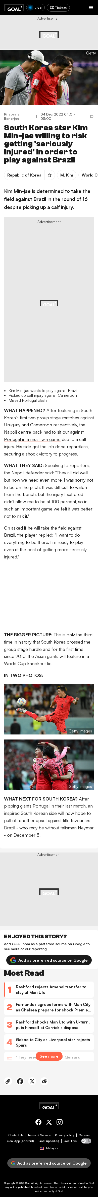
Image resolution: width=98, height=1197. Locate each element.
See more (49, 1056)
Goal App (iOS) (48, 1141)
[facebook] (38, 1123)
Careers (84, 1135)
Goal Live (70, 1141)
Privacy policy (64, 1135)
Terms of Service (39, 1135)
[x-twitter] (49, 1123)
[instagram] (60, 1123)
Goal (27, 1182)
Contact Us (15, 1135)
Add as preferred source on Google (53, 960)
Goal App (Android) (20, 1141)
